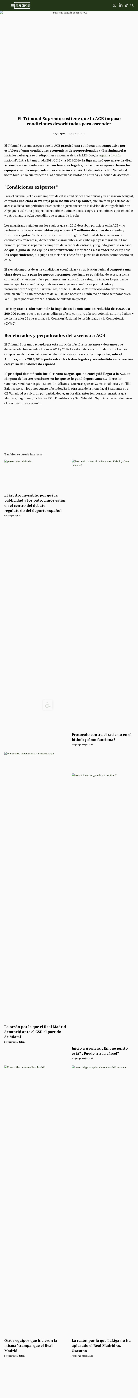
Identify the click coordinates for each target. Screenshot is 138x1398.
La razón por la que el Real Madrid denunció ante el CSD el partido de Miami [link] (35, 1031)
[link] (47, 705)
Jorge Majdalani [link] (84, 744)
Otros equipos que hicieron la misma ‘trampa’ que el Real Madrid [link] (30, 1345)
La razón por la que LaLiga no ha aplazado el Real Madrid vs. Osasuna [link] (101, 1345)
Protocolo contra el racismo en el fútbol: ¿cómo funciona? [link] (102, 737)
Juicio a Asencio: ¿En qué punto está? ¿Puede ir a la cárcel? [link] (100, 1051)
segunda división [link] (109, 155)
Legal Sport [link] (59, 133)
